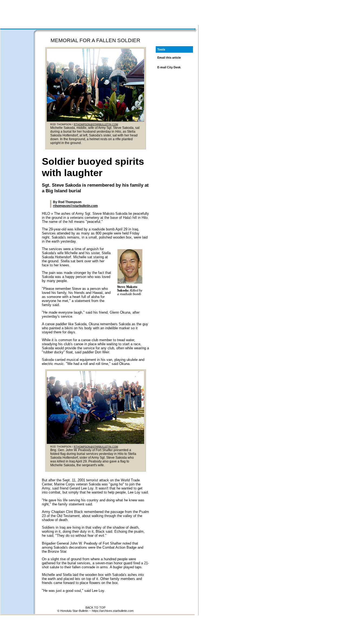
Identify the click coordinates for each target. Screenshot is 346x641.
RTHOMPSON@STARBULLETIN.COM (96, 124)
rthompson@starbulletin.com (75, 206)
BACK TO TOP (95, 607)
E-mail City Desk (169, 67)
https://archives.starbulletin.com (113, 610)
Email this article (169, 57)
